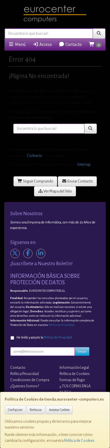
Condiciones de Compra (29, 380)
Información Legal (74, 368)
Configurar (15, 410)
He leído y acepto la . (44, 337)
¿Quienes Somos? (24, 386)
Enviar (82, 351)
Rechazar (36, 410)
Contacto (73, 44)
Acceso (45, 44)
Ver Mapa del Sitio (57, 191)
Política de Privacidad (61, 324)
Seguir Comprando (37, 181)
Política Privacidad (24, 374)
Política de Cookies (79, 441)
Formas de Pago (72, 380)
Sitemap (84, 164)
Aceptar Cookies (59, 410)
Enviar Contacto (80, 181)
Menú (20, 44)
